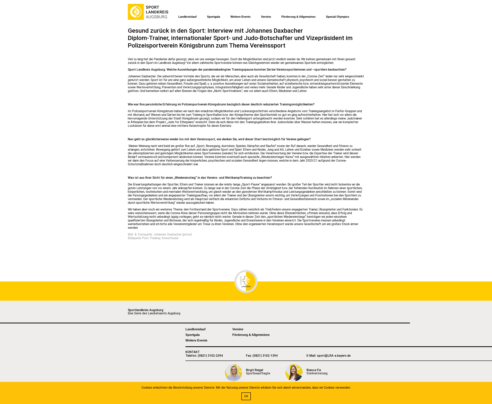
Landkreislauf (187, 16)
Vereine (266, 16)
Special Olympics (337, 16)
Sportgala (213, 16)
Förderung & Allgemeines (298, 16)
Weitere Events (240, 16)
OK (246, 396)
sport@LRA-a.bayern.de (334, 355)
